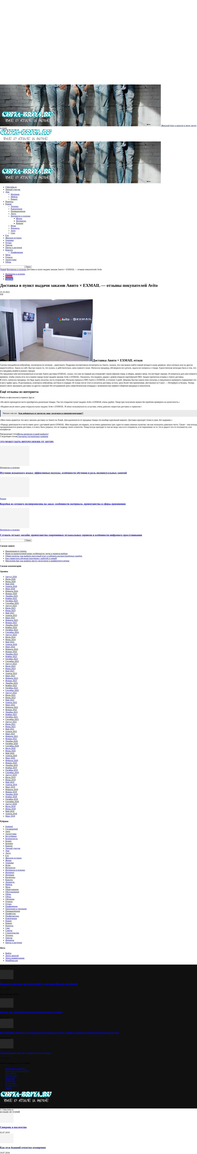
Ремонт (14, 199)
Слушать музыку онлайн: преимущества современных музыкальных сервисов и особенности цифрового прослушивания (71, 535)
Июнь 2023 (10, 668)
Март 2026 (10, 589)
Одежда (8, 257)
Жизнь (19, 218)
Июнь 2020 (10, 751)
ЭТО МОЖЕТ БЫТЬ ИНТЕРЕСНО (17, 442)
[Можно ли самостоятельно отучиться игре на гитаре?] (6, 1007)
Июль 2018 (10, 806)
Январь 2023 (11, 681)
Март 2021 (10, 734)
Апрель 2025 (11, 615)
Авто (13, 230)
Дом (7, 192)
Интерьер (15, 194)
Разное (8, 204)
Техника (14, 206)
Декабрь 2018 (11, 794)
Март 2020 (10, 758)
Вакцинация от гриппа (15, 551)
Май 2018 (9, 811)
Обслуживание (12, 892)
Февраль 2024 (11, 649)
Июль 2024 (10, 637)
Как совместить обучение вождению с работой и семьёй (31, 558)
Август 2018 (11, 804)
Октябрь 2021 (11, 717)
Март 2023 (10, 676)
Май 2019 (9, 782)
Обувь (8, 262)
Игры (13, 226)
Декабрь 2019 (11, 765)
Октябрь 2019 (11, 770)
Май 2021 (9, 729)
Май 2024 (9, 642)
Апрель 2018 (11, 814)
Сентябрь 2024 (12, 632)
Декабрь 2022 (11, 683)
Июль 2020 (10, 748)
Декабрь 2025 (11, 596)
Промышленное (18, 211)
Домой (3, 269)
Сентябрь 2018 (12, 801)
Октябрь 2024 (11, 630)
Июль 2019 (10, 777)
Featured (9, 826)
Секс (13, 233)
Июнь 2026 (10, 581)
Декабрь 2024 (11, 625)
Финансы (15, 228)
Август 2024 (11, 635)
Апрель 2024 (11, 644)
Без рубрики (11, 836)
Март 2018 (10, 816)
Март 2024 (10, 647)
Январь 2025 (11, 622)
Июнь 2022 (10, 697)
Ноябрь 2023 (11, 656)
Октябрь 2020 (11, 743)
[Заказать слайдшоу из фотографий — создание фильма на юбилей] (6, 978)
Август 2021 (11, 722)
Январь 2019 (11, 792)
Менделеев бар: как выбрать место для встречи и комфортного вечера (37, 561)
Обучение (9, 899)
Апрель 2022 (11, 702)
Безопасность (11, 838)
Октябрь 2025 (11, 601)
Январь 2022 (11, 710)
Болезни (9, 843)
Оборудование (12, 889)
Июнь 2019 (10, 780)
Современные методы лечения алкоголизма (25, 1052)
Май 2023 (9, 671)
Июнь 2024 (10, 639)
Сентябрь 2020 (12, 746)
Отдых (8, 243)
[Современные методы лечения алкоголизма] (6, 1048)
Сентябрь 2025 (12, 603)
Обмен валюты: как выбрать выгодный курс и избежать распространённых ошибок (43, 556)
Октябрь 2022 (11, 688)
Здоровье (9, 240)
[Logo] (26, 140)
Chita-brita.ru (11, 187)
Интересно (21, 221)
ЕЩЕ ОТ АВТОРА (44, 442)
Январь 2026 (11, 593)
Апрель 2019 (11, 784)
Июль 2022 (10, 695)
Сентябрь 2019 (12, 772)
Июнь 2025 (10, 610)
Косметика (10, 877)
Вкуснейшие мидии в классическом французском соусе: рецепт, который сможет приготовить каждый (59, 1032)
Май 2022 (9, 700)
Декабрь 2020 (11, 741)
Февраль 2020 (11, 760)
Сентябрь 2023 (12, 661)
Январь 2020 (11, 763)
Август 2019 (11, 775)
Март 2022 (10, 705)
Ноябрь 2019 (11, 768)
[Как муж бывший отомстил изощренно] (6, 1142)
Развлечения (16, 209)
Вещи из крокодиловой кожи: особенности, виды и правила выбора (36, 553)
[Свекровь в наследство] (6, 1122)
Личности (9, 882)
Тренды (8, 245)
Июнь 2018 (10, 809)
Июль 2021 (10, 724)
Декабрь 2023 (11, 654)
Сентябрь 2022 (12, 690)
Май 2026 (9, 584)
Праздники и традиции (16, 909)
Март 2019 (10, 787)
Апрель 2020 (11, 755)
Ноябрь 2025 (11, 598)
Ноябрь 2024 (11, 627)
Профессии (10, 913)
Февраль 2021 (11, 736)
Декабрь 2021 (11, 712)
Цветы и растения (13, 247)
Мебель (14, 197)
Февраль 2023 (11, 678)
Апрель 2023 (11, 673)
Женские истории (13, 238)
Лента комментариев (14, 958)
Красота (9, 250)
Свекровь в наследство (13, 1127)
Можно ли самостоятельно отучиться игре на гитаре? (31, 1012)
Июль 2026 (10, 579)
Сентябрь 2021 (12, 719)
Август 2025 (11, 606)
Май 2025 (9, 613)
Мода (7, 255)
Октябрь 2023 (11, 659)
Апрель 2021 (11, 731)
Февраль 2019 (11, 789)
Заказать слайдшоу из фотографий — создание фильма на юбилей (39, 983)
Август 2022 (11, 693)
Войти (8, 953)
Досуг (13, 214)
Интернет (9, 872)
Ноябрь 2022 (11, 685)
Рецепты (9, 201)
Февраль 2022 (11, 707)
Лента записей (12, 956)
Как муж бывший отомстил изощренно (23, 1147)
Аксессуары (10, 259)
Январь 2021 (11, 739)
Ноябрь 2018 (11, 797)
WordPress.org (11, 960)
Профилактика (12, 916)
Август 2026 (11, 577)
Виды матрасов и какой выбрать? (33, 434)
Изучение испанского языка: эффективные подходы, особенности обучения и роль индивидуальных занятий (63, 472)
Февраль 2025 (11, 620)
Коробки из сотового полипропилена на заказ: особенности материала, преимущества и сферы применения (63, 503)
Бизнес (8, 841)
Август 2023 (11, 664)
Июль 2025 (10, 608)
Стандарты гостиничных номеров (32, 436)
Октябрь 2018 (11, 799)
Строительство (12, 933)
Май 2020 (9, 753)
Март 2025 (10, 618)
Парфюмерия (17, 252)
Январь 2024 (11, 651)
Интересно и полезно (20, 216)
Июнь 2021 (10, 726)
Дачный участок (12, 189)
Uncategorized (11, 829)
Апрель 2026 (11, 586)
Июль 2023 (10, 666)
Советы (8, 930)
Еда (7, 235)
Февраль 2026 (11, 591)
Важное (19, 223)
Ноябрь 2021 (11, 714)
